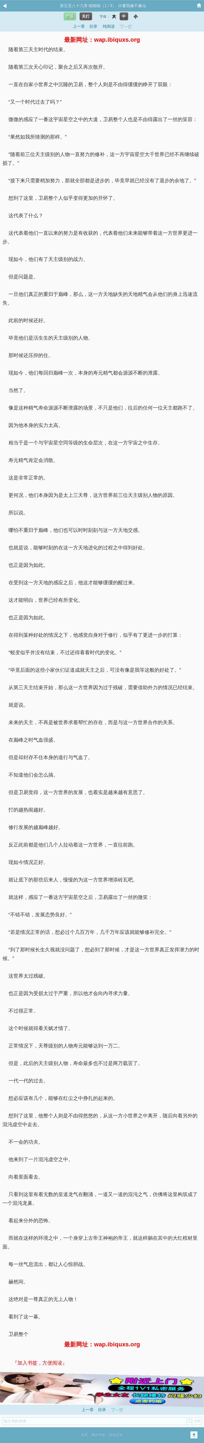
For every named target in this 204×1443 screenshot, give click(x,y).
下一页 (126, 26)
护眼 (70, 16)
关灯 (86, 16)
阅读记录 (116, 1435)
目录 (93, 26)
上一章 (79, 26)
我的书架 (98, 1435)
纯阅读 (109, 26)
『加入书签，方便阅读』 (39, 1363)
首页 (84, 1435)
